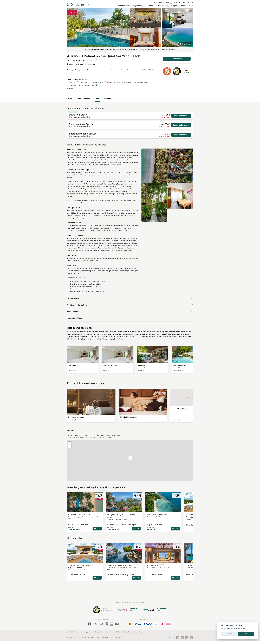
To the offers (177, 59)
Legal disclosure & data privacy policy (96, 637)
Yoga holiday (138, 6)
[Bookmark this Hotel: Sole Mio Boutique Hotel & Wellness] (186, 494)
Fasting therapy (163, 6)
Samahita (157, 515)
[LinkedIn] (178, 637)
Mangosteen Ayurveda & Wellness (122, 516)
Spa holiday (149, 6)
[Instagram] (186, 637)
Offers (69, 99)
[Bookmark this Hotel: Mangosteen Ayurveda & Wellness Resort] (108, 494)
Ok (246, 634)
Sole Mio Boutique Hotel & (79, 566)
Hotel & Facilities (83, 99)
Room (97, 99)
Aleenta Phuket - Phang (119, 565)
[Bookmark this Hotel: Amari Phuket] (147, 544)
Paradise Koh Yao (81, 515)
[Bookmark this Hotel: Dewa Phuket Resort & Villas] (190, 10)
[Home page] (78, 4)
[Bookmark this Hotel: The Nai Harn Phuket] (186, 544)
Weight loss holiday (178, 6)
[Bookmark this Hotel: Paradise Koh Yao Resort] (69, 494)
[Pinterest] (191, 637)
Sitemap (117, 637)
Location (107, 99)
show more (70, 88)
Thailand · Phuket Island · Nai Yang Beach (82, 64)
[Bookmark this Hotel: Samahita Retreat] (147, 494)
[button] (130, 459)
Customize (229, 634)
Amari (152, 565)
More (191, 6)
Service (111, 637)
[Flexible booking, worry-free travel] (174, 49)
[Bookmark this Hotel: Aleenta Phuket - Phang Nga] (108, 544)
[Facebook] (182, 637)
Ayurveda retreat (124, 6)
